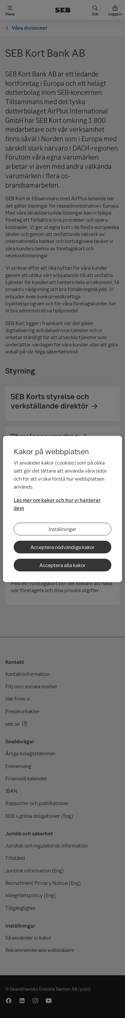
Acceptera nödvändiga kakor (62, 547)
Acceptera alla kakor (62, 565)
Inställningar (62, 529)
